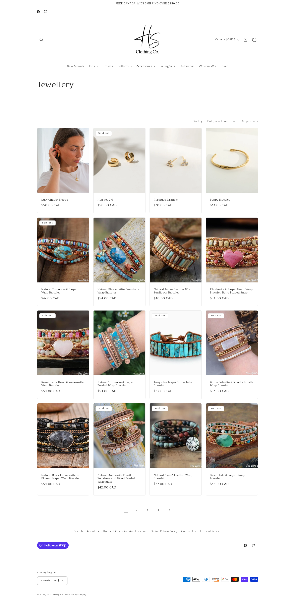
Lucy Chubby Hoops (54, 200)
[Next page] (169, 510)
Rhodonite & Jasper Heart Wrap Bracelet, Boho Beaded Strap (231, 291)
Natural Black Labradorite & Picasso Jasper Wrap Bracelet (60, 477)
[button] (41, 39)
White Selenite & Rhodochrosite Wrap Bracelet (231, 384)
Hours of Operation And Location (125, 531)
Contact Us (188, 531)
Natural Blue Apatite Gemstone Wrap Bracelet (118, 291)
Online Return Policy (164, 531)
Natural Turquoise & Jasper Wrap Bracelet (59, 291)
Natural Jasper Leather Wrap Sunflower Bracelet (173, 291)
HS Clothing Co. (56, 595)
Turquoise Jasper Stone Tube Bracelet (173, 384)
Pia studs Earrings (166, 200)
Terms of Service (210, 531)
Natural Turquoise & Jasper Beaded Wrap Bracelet (116, 384)
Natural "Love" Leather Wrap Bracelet (173, 477)
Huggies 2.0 (105, 200)
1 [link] (125, 510)
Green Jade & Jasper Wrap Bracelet (227, 477)
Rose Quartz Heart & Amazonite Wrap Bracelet (62, 384)
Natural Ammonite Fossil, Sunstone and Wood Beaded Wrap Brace (116, 479)
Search (78, 531)
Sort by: (198, 121)
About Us (93, 531)
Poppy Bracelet (220, 200)
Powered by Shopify (75, 595)
